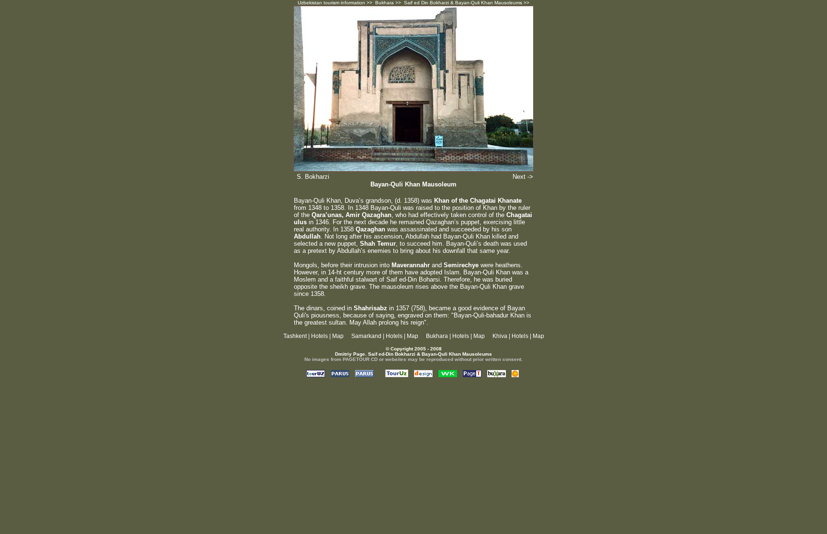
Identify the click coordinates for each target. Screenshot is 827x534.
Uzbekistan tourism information (331, 2)
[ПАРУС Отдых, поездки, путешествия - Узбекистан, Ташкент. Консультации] (340, 375)
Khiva (499, 336)
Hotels (319, 336)
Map (338, 336)
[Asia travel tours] (496, 375)
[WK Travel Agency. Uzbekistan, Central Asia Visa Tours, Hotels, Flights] (447, 375)
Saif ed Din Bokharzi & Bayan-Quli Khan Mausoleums (463, 2)
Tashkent (295, 336)
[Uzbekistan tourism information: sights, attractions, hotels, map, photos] (472, 375)
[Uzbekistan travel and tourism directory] (396, 375)
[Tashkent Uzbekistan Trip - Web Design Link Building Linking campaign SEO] (423, 375)
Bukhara (384, 2)
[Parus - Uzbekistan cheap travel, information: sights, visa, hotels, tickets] (364, 375)
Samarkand (366, 336)
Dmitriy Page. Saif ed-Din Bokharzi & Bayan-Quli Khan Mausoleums (413, 354)
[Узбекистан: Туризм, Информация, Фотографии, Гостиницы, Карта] (315, 375)
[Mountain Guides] (515, 375)
